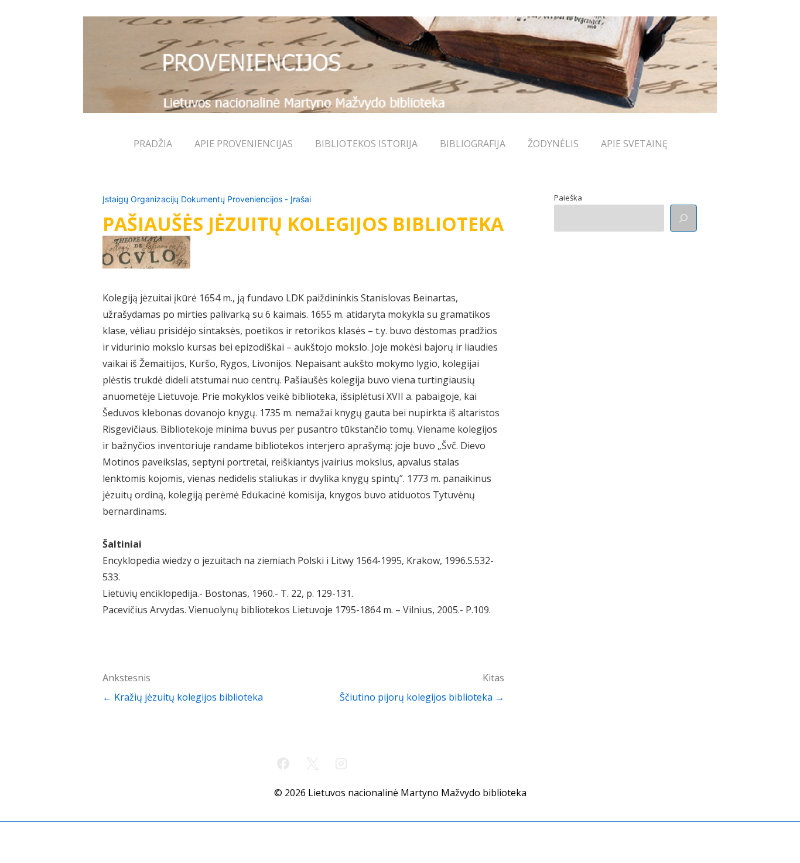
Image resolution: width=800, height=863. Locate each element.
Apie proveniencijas (243, 143)
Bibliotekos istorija (366, 143)
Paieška (568, 197)
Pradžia (153, 143)
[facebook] (283, 763)
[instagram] (341, 763)
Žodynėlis (553, 143)
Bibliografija (472, 143)
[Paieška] (683, 218)
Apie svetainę (634, 143)
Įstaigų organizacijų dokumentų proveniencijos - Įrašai (206, 199)
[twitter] (312, 763)
